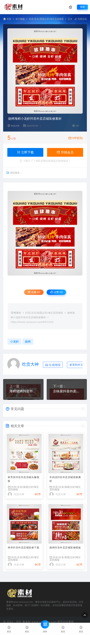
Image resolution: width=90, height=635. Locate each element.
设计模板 (20, 19)
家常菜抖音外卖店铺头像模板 (23, 479)
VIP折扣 (77, 138)
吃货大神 (15, 126)
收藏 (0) (35, 292)
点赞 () (58, 292)
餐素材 (17, 312)
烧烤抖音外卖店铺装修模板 (65, 547)
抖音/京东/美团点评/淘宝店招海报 (46, 19)
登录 (82, 7)
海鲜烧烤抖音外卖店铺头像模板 (23, 391)
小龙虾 (14, 341)
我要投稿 (82, 19)
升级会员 (66, 152)
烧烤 (28, 341)
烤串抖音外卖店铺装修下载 (23, 547)
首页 (9, 19)
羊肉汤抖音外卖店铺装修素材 (65, 479)
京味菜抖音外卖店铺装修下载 (67, 391)
